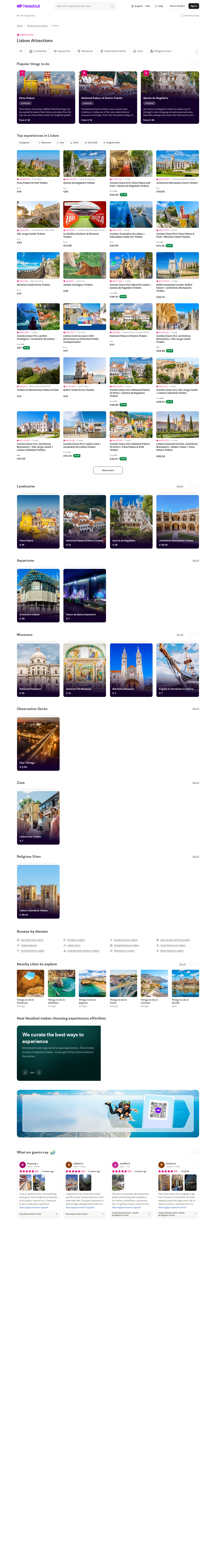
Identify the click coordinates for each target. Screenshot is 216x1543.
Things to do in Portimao (25, 1001)
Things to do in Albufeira (56, 1001)
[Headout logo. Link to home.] (28, 6)
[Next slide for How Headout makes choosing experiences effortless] (39, 1072)
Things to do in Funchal (149, 1001)
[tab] (21, 51)
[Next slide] (196, 51)
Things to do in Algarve (87, 1001)
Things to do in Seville (180, 1001)
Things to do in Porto (118, 1001)
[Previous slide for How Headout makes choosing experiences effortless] (25, 1072)
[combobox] (85, 6)
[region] (108, 1048)
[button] (26, 15)
